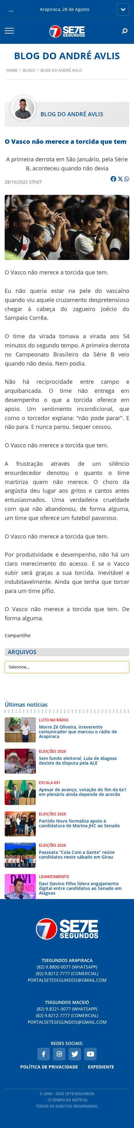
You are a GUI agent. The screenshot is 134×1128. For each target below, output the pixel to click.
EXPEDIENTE (101, 1067)
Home (11, 70)
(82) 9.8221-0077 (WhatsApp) (67, 1009)
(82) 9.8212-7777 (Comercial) (67, 973)
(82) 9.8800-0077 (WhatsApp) (67, 967)
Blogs (29, 70)
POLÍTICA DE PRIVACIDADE (49, 1067)
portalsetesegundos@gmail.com (67, 980)
